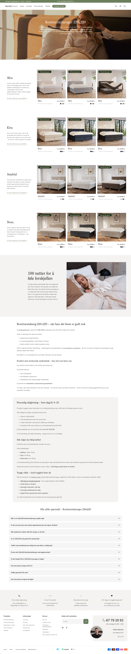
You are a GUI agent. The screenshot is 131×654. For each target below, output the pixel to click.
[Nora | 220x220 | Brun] (51, 227)
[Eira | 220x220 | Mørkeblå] (81, 131)
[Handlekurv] (124, 6)
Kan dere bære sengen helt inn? (21, 566)
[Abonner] (85, 621)
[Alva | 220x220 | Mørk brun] (111, 84)
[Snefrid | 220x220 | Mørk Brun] (111, 179)
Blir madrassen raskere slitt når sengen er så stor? (28, 532)
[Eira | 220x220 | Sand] (51, 131)
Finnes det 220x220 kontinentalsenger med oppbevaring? (30, 552)
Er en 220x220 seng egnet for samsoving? (25, 539)
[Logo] (11, 6)
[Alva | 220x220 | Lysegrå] (81, 84)
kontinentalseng (24, 330)
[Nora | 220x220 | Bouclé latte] (111, 227)
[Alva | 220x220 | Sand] (51, 84)
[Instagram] (63, 628)
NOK (11, 649)
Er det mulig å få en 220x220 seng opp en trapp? (27, 559)
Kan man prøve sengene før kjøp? (22, 579)
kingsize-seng (36, 477)
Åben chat (120, 636)
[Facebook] (67, 628)
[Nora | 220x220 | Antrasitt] (81, 227)
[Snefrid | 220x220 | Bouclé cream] (81, 179)
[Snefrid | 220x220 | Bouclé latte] (51, 179)
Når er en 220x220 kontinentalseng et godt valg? (27, 518)
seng (25, 408)
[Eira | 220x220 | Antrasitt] (111, 131)
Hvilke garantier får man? (19, 572)
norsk (5, 649)
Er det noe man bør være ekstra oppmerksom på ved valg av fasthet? (34, 525)
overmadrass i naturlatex (72, 348)
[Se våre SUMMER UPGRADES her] (65, 1)
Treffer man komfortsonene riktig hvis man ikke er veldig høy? (31, 545)
